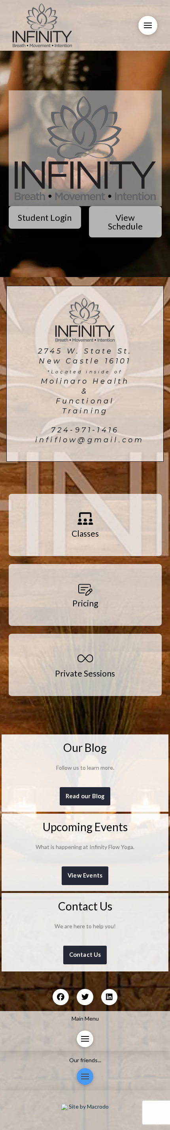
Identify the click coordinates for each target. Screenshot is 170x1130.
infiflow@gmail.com (89, 440)
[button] (147, 25)
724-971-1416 (85, 430)
